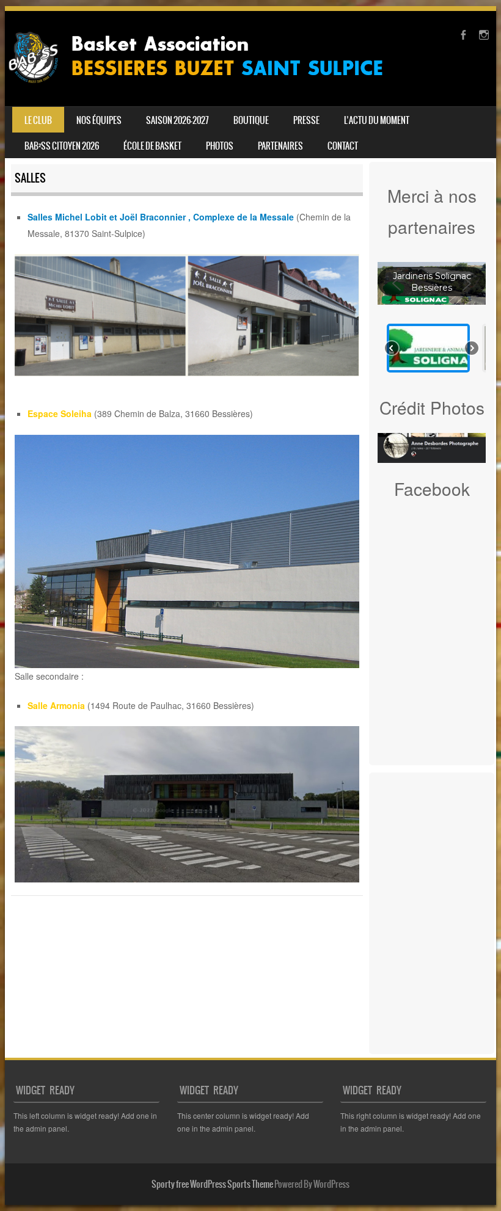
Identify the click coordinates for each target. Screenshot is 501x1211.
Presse (306, 120)
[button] (428, 348)
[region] (432, 317)
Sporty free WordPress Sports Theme (212, 1184)
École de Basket (152, 146)
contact (342, 146)
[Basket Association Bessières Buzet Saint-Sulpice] (205, 88)
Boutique (251, 120)
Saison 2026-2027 (177, 120)
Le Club (38, 120)
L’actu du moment (376, 120)
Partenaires (280, 146)
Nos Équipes (99, 120)
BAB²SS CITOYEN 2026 (61, 146)
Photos (219, 146)
